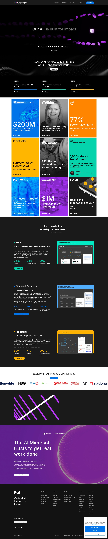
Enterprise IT (44, 501)
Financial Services (45, 497)
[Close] (105, 519)
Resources (81, 491)
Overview (55, 495)
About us (91, 495)
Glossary (80, 503)
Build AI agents (67, 499)
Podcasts (81, 505)
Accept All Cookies (95, 527)
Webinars (81, 509)
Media (42, 503)
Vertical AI (91, 497)
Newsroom (91, 499)
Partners (90, 507)
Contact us (91, 513)
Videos (80, 507)
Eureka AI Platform (68, 495)
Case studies (81, 499)
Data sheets (81, 501)
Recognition (91, 505)
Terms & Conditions (79, 535)
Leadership (91, 509)
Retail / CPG (44, 495)
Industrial (43, 499)
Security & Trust (67, 535)
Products (43, 491)
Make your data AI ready (69, 497)
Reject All (95, 530)
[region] (95, 527)
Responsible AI (67, 501)
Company (91, 491)
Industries (55, 491)
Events (90, 501)
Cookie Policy (95, 524)
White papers (81, 511)
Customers (91, 503)
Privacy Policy (57, 535)
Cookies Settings (95, 534)
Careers (90, 511)
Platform (66, 491)
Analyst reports (82, 495)
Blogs (80, 497)
